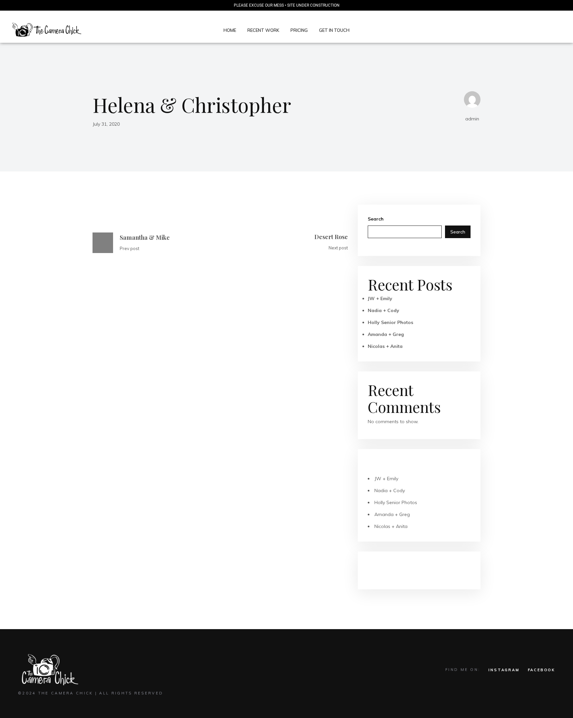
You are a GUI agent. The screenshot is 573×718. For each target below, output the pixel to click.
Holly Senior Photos (390, 322)
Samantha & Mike (145, 237)
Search (376, 219)
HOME (229, 30)
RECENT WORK (263, 30)
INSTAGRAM (503, 670)
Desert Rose (331, 237)
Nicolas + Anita (385, 346)
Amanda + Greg (386, 334)
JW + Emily (380, 298)
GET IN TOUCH (334, 30)
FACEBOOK (541, 670)
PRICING (299, 30)
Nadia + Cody (383, 310)
